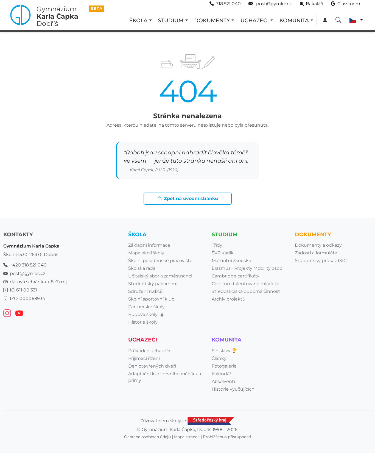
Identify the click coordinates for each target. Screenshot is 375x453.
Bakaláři (314, 3)
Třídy (217, 245)
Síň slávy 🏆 (224, 350)
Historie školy (143, 322)
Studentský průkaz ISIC (320, 260)
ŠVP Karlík (223, 252)
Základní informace (149, 245)
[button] (356, 20)
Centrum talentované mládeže (245, 283)
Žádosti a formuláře (316, 252)
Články (219, 358)
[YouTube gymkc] (19, 313)
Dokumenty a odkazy (318, 245)
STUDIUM (170, 20)
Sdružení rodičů (145, 291)
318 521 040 (228, 3)
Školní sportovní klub (151, 299)
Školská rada (141, 268)
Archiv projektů (228, 299)
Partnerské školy (146, 306)
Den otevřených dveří (152, 366)
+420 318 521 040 (28, 265)
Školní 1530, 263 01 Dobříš (30, 254)
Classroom (348, 3)
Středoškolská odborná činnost (246, 291)
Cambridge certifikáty (235, 276)
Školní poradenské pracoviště (160, 260)
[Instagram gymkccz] (7, 313)
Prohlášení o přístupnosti (227, 436)
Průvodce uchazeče (150, 350)
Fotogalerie (224, 366)
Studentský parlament (153, 283)
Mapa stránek (187, 436)
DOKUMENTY (212, 20)
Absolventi (223, 381)
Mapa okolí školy (146, 252)
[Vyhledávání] (338, 20)
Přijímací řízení (144, 358)
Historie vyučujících (233, 389)
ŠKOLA (138, 20)
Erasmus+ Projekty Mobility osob (247, 268)
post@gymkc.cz (273, 3)
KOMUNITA (294, 20)
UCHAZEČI (254, 20)
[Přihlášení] (325, 20)
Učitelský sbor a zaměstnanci (160, 276)
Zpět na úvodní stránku (191, 198)
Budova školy (143, 314)
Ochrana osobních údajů (147, 436)
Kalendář (221, 373)
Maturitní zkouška (231, 260)
